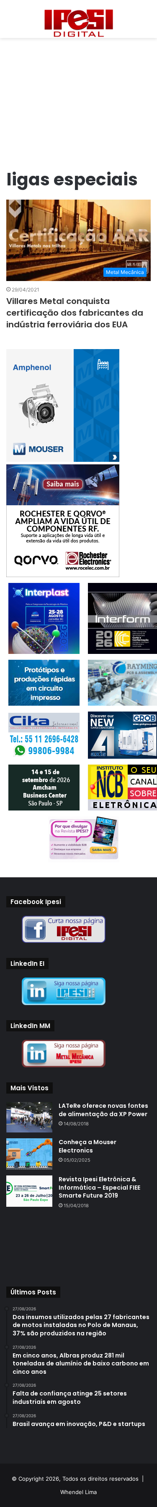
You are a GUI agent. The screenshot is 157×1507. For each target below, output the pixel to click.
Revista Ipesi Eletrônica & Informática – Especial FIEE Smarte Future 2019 (99, 1187)
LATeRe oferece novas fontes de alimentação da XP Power (103, 1110)
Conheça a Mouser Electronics (87, 1146)
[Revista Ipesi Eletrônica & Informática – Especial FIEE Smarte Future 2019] (29, 1191)
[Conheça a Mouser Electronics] (29, 1154)
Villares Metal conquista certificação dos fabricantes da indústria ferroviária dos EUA (74, 312)
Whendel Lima (78, 1492)
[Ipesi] (78, 21)
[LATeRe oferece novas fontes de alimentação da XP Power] (29, 1117)
